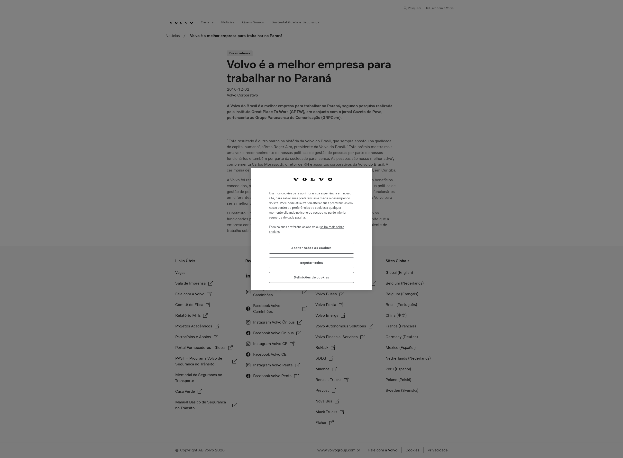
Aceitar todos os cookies (311, 248)
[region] (311, 229)
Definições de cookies (311, 277)
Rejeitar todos (311, 263)
